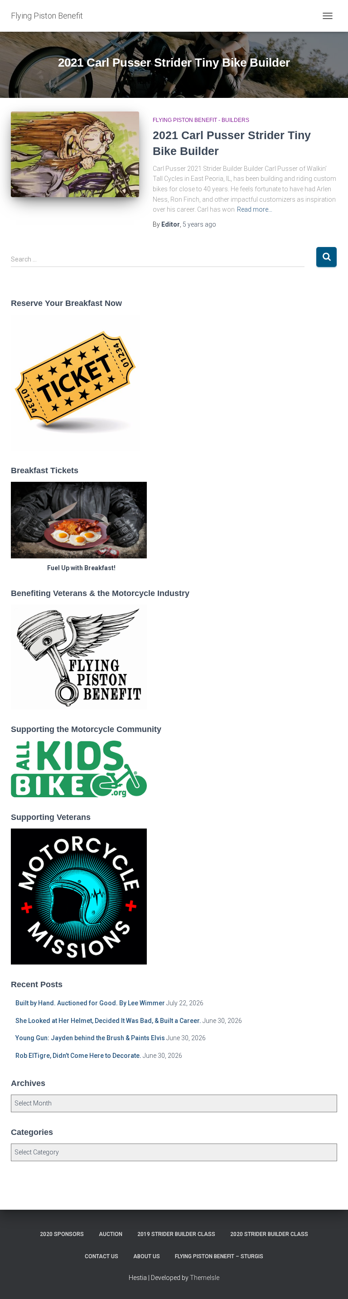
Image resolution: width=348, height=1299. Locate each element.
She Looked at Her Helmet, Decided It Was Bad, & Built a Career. (108, 1020)
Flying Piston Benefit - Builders (201, 120)
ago (199, 224)
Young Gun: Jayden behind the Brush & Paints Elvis (90, 1038)
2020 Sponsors (62, 1234)
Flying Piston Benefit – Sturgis (219, 1256)
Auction (110, 1234)
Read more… (254, 209)
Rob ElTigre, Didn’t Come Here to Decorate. (78, 1055)
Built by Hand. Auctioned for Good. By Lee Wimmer (90, 1003)
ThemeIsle (204, 1277)
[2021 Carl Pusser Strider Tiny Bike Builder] (75, 154)
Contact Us (101, 1256)
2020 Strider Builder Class (269, 1234)
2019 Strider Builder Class (176, 1234)
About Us (146, 1256)
